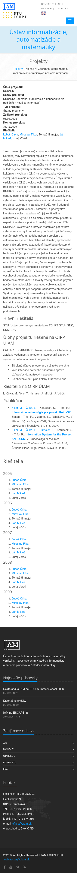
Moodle (46, 8)
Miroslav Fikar (28, 134)
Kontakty (47, 4)
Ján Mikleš (18, 493)
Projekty (18, 69)
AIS (59, 4)
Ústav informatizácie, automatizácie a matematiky (38, 39)
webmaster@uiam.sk (17, 859)
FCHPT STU (9, 762)
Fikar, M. (17, 408)
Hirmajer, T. (47, 430)
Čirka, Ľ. (31, 408)
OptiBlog (62, 8)
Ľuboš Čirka (10, 134)
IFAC (5, 768)
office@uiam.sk (22, 823)
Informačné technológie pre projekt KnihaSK (41, 412)
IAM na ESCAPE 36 (15, 712)
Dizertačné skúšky (14, 700)
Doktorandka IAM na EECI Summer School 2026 (33, 689)
